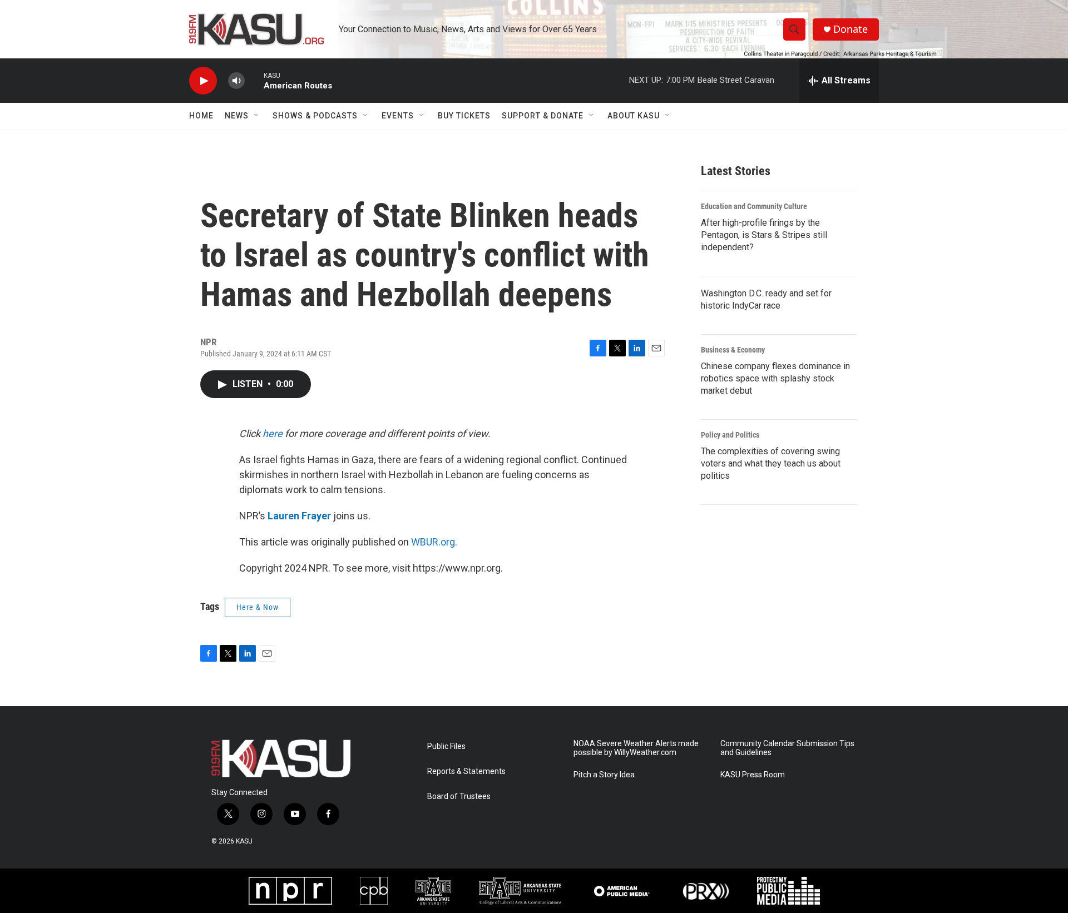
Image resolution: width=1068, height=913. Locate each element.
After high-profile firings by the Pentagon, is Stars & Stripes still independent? (764, 234)
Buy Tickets (464, 115)
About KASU (633, 115)
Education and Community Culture (754, 206)
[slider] (254, 80)
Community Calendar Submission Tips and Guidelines (787, 748)
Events (398, 115)
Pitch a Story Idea (604, 775)
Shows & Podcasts (315, 115)
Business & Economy (733, 349)
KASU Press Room (752, 775)
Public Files (446, 746)
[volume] (236, 80)
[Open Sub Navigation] (257, 115)
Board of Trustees (459, 796)
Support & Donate (543, 115)
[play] (203, 81)
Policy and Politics (730, 434)
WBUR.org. (434, 542)
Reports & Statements (466, 771)
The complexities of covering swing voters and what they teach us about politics (770, 463)
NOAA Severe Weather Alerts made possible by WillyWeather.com (636, 748)
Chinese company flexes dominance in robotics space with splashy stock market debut (775, 378)
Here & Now (257, 607)
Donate (850, 29)
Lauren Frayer (299, 516)
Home (201, 115)
